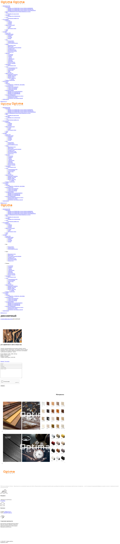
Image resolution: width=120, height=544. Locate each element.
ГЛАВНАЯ (2, 319)
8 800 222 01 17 (3, 101)
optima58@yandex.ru (7, 512)
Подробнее (2, 500)
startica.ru (10, 542)
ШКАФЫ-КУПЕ (8, 319)
